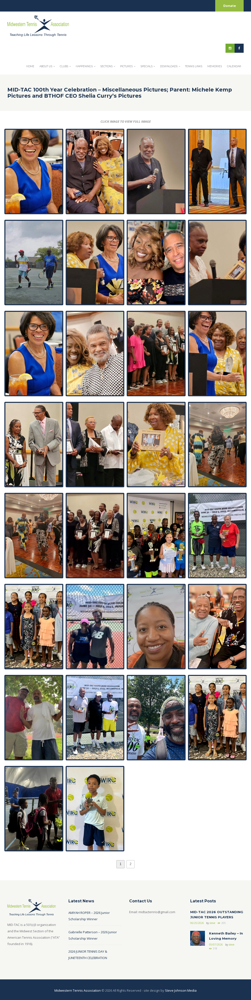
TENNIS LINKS (193, 66)
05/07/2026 (216, 944)
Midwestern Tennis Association (77, 990)
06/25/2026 (197, 923)
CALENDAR (234, 66)
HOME (30, 66)
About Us (45, 66)
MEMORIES (214, 66)
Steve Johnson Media (181, 990)
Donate (229, 5)
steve (212, 923)
